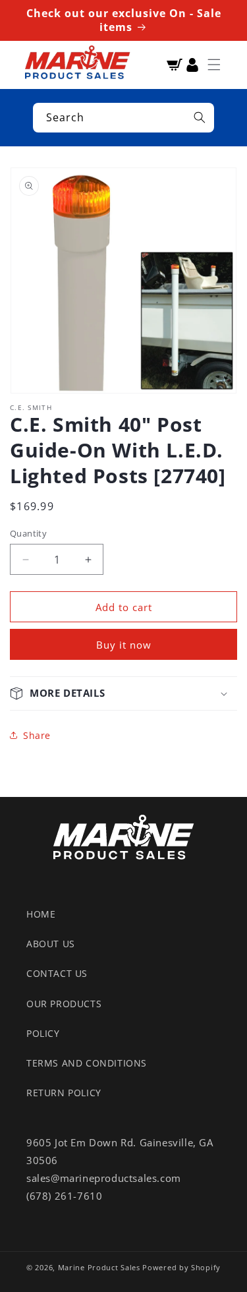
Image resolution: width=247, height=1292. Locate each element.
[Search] (199, 117)
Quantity (28, 533)
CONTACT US (57, 973)
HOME (40, 914)
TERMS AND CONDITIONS (86, 1063)
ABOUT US (50, 943)
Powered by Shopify (181, 1267)
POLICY (43, 1033)
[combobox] (123, 117)
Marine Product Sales (99, 1267)
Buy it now (123, 644)
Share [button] (37, 735)
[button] (214, 64)
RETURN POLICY (63, 1092)
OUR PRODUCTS (63, 1003)
